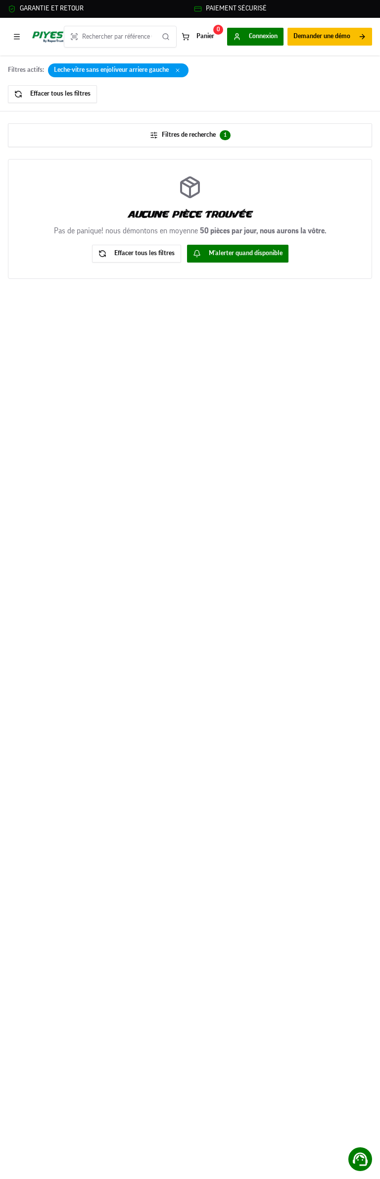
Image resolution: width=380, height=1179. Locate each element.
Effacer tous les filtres (60, 93)
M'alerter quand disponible (246, 253)
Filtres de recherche (194, 134)
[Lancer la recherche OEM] (166, 37)
